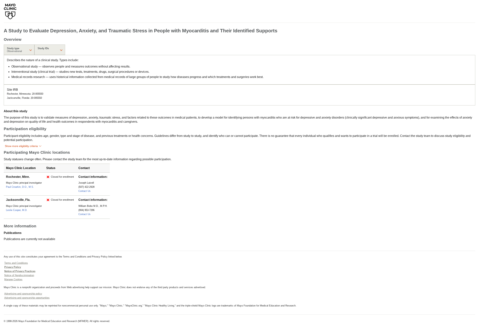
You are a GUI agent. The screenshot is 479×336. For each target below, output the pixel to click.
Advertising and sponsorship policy (23, 293)
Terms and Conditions (16, 263)
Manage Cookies (13, 279)
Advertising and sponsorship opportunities (27, 297)
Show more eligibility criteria (21, 146)
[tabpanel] (239, 70)
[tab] (19, 50)
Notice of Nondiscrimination (19, 275)
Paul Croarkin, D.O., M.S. (20, 186)
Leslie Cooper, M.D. (16, 210)
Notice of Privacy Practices (19, 271)
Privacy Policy (12, 267)
